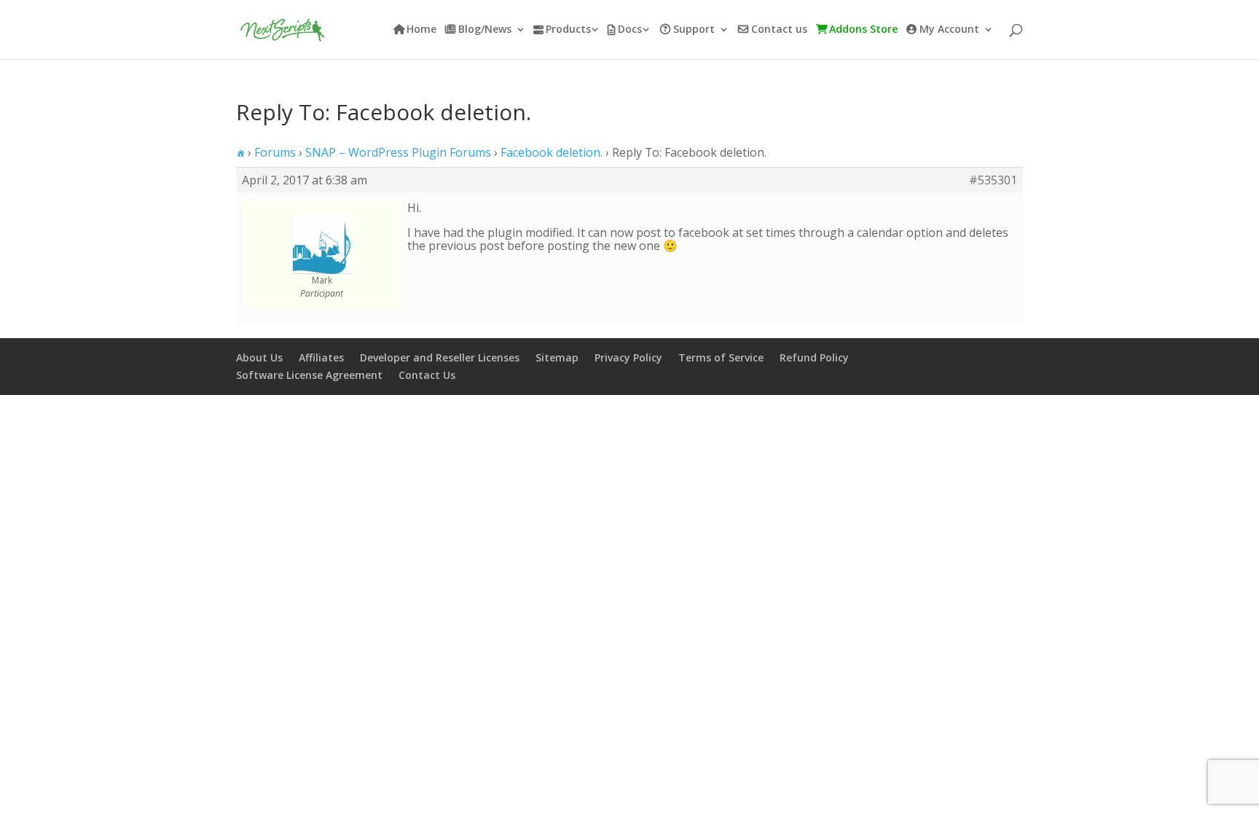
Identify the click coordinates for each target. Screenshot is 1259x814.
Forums (275, 152)
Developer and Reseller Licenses (439, 357)
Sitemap (557, 357)
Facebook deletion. (552, 152)
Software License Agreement (309, 375)
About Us (259, 357)
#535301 (993, 180)
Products (568, 30)
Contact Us (427, 375)
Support (694, 30)
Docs (630, 30)
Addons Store (863, 30)
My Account (949, 30)
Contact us (779, 30)
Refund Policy (814, 357)
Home (421, 30)
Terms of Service (721, 357)
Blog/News (484, 30)
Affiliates (321, 357)
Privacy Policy (628, 357)
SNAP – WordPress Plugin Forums (398, 152)
